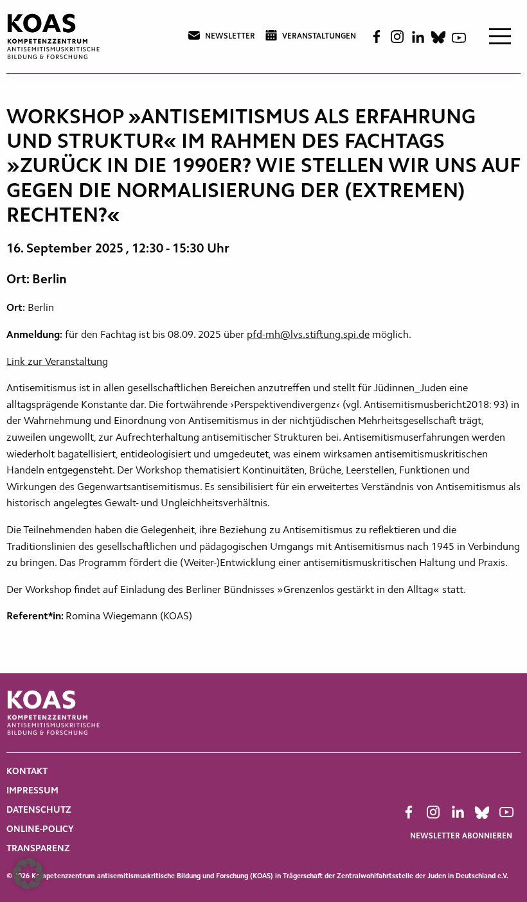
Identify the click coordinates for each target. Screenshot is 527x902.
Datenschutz (38, 810)
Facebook (376, 37)
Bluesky (438, 37)
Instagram (397, 37)
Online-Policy (40, 830)
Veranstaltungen (319, 36)
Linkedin (417, 37)
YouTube (459, 37)
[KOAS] (54, 36)
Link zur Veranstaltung (57, 362)
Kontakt (27, 772)
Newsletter (230, 36)
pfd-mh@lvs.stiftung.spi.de (308, 335)
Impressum (32, 791)
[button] (28, 873)
